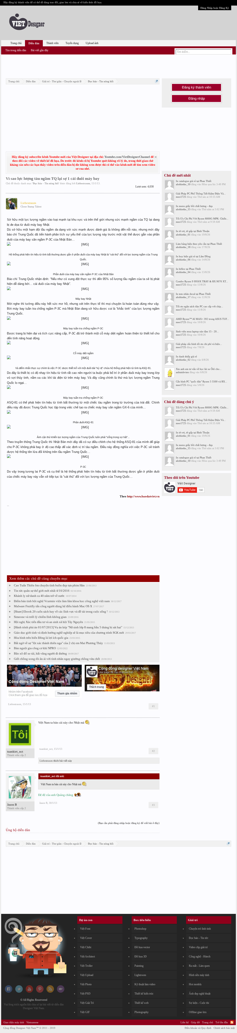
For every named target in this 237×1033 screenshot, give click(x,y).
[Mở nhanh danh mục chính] (156, 81)
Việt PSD (85, 993)
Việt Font (85, 928)
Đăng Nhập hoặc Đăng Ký (214, 7)
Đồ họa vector (142, 947)
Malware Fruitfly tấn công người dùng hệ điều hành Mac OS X (53, 606)
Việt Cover (86, 938)
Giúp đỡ (195, 1022)
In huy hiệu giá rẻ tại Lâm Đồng (193, 256)
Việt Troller (86, 965)
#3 (153, 805)
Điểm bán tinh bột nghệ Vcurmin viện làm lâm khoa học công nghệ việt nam (62, 601)
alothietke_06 (183, 259)
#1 (153, 706)
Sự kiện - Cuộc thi (199, 1002)
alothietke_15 (183, 209)
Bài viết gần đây (39, 50)
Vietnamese (32, 1022)
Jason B (12, 804)
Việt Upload (86, 975)
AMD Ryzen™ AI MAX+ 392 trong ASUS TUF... (202, 319)
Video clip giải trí (198, 947)
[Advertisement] (118, 65)
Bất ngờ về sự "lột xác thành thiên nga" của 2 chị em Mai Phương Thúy (58, 643)
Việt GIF (85, 1012)
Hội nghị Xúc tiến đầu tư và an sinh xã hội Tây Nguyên (48, 622)
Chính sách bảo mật (224, 1028)
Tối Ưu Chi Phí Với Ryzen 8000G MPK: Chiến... (202, 218)
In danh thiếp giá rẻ (186, 356)
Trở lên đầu (221, 1022)
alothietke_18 (183, 247)
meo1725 (181, 196)
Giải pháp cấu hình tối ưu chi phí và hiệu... (199, 344)
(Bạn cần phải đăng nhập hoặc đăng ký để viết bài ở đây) (128, 823)
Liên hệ (185, 1022)
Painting (138, 965)
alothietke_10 (183, 184)
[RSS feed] (50, 991)
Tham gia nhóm (67, 693)
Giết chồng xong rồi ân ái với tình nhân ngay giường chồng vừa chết (57, 659)
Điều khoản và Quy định (198, 1028)
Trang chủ (16, 43)
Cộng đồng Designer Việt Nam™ (29, 1028)
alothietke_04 (183, 272)
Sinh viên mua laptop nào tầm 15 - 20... (197, 331)
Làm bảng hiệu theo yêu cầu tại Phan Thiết (199, 243)
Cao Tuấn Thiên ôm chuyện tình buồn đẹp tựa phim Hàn (49, 585)
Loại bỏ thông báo (155, 157)
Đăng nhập (196, 98)
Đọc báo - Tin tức (198, 938)
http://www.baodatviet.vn (143, 496)
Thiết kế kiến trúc (143, 993)
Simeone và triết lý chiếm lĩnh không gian (40, 617)
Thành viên (52, 43)
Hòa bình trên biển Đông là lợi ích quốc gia (41, 637)
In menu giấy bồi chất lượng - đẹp (194, 206)
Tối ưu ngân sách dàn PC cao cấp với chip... (199, 306)
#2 (153, 751)
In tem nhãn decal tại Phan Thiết (193, 293)
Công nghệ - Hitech (199, 956)
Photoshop (140, 928)
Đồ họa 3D (140, 956)
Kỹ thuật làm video (144, 984)
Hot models (195, 984)
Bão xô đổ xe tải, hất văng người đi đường (40, 653)
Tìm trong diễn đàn (15, 50)
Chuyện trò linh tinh (200, 928)
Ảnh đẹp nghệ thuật (199, 993)
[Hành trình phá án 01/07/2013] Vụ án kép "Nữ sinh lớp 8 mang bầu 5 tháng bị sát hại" (68, 627)
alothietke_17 (183, 297)
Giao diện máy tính (13, 1022)
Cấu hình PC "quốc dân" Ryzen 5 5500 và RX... (201, 381)
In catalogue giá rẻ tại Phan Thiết (193, 181)
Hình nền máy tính (199, 975)
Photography (141, 1012)
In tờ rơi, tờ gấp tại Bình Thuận (192, 231)
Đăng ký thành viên (196, 87)
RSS (232, 1022)
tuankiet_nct (15, 751)
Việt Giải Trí (87, 1002)
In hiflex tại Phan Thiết (188, 268)
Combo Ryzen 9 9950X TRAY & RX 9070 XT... (202, 281)
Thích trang (96, 687)
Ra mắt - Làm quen (199, 965)
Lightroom (140, 975)
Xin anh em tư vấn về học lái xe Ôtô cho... (198, 369)
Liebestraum (83, 183)
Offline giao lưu (197, 1012)
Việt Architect (87, 956)
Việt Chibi (85, 947)
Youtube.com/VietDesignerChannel (127, 157)
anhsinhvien (182, 372)
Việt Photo (86, 984)
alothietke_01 (183, 234)
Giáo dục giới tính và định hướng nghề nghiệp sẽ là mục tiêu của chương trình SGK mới (69, 632)
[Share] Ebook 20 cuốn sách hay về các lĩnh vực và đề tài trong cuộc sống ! (61, 611)
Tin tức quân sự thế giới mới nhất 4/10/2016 (41, 590)
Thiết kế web (141, 1002)
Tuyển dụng (72, 43)
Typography (141, 938)
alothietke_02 (183, 359)
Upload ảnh (92, 43)
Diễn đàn (33, 43)
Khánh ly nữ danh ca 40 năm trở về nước (39, 596)
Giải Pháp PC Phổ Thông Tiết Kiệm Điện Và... (201, 193)
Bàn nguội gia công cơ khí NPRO (35, 648)
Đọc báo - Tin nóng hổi (46, 183)
